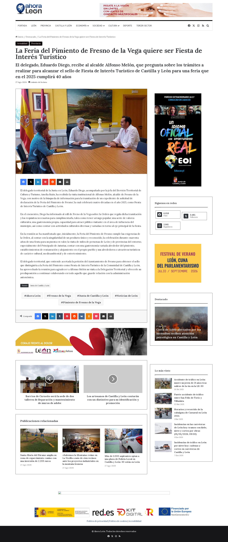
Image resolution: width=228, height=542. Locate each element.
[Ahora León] (29, 9)
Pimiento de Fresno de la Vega (82, 302)
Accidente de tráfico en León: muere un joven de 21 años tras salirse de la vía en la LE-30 (190, 382)
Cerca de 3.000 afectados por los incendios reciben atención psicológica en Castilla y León (178, 333)
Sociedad (97, 25)
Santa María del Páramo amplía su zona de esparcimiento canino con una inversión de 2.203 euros (38, 458)
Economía (81, 25)
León (33, 25)
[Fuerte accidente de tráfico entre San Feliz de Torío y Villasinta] (163, 398)
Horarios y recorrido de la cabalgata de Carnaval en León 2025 (190, 412)
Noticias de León (127, 295)
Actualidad (22, 43)
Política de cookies (118, 521)
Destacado (31, 37)
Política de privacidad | (98, 521)
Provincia (46, 25)
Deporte (127, 25)
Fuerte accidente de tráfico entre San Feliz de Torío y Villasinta (188, 397)
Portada (22, 25)
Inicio (20, 37)
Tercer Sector (144, 25)
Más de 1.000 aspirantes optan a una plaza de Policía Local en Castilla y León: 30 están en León (122, 459)
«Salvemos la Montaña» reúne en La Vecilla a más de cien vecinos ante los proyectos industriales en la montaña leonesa (80, 459)
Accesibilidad (135, 521)
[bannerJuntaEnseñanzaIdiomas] (178, 185)
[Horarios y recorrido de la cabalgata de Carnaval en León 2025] (163, 413)
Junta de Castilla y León (39, 285)
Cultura (112, 25)
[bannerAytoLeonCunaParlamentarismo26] (178, 282)
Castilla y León (63, 25)
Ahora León (33, 295)
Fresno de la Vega (60, 295)
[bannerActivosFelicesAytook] (81, 341)
